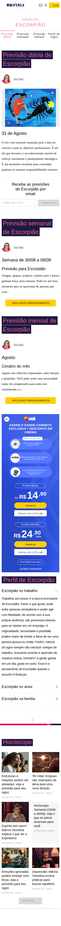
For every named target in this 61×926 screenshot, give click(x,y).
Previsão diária (7, 35)
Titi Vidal (18, 79)
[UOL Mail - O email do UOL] (41, 5)
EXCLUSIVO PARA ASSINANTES (31, 303)
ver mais (28, 900)
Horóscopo (30, 19)
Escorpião (30, 24)
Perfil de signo (54, 35)
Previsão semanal (23, 35)
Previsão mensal (39, 35)
